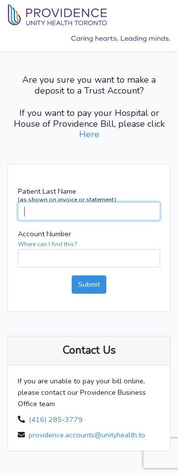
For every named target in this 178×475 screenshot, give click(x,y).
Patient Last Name (67, 194)
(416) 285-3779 (56, 419)
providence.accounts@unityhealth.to (87, 435)
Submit (89, 284)
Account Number (47, 238)
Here (89, 134)
